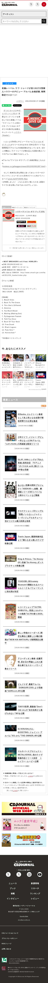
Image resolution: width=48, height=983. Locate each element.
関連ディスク (7, 207)
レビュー (35, 898)
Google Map (24, 916)
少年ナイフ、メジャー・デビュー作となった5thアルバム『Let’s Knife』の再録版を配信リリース (24, 440)
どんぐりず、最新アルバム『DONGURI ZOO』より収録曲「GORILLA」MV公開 (24, 687)
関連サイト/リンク (29, 207)
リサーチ (35, 888)
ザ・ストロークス (10, 110)
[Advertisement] (24, 52)
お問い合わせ (6, 949)
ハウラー (20, 101)
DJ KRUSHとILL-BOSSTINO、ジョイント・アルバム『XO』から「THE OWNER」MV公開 (23, 732)
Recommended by (35, 389)
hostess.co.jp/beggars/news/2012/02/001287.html (24, 166)
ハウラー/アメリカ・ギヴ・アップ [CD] (30, 211)
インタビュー (13, 898)
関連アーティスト (17, 207)
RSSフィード (7, 943)
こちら (30, 776)
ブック (13, 888)
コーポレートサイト (24, 920)
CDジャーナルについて (10, 933)
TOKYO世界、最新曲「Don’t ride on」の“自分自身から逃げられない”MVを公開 (24, 710)
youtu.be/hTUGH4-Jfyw (18, 179)
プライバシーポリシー (10, 938)
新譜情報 (35, 883)
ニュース (13, 883)
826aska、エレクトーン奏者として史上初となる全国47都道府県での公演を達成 (31, 417)
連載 (13, 893)
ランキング (35, 893)
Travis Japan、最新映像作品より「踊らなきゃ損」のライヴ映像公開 (24, 540)
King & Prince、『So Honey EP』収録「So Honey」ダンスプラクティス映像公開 (24, 562)
